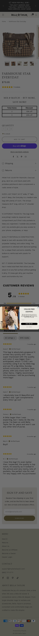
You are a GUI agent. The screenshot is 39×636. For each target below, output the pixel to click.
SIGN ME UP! (29, 324)
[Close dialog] (37, 307)
